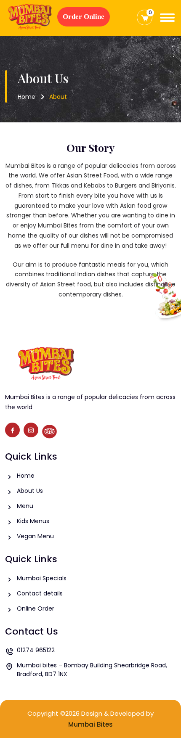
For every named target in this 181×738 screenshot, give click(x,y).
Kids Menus (33, 521)
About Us (30, 491)
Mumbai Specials (42, 578)
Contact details (40, 593)
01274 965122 (36, 650)
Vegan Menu (35, 536)
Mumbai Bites (90, 724)
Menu (25, 506)
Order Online (83, 17)
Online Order (35, 608)
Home (26, 97)
